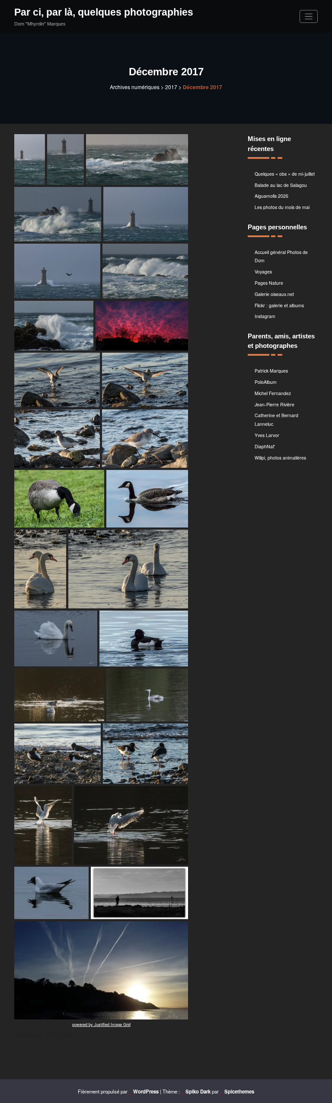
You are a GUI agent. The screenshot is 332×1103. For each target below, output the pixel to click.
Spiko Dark (198, 1091)
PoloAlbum (266, 382)
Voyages (263, 271)
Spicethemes (239, 1091)
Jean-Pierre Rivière (274, 404)
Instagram (265, 316)
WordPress (146, 1091)
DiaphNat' (265, 446)
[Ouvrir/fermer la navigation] (309, 16)
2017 (171, 86)
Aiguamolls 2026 (271, 196)
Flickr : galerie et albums (279, 305)
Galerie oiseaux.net (274, 294)
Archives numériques (135, 86)
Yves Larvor (267, 435)
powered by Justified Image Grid (101, 1024)
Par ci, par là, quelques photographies (103, 12)
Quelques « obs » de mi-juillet (285, 173)
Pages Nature (269, 283)
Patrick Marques (271, 370)
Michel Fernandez (273, 393)
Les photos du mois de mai (282, 207)
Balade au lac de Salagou (281, 185)
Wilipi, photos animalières (280, 457)
